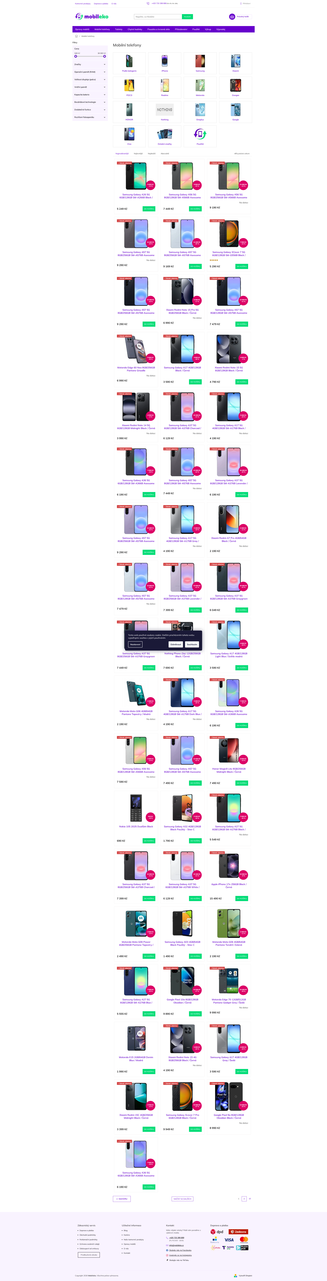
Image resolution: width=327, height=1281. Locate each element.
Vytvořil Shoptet (245, 1275)
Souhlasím (192, 644)
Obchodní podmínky (88, 1235)
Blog (125, 1230)
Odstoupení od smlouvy (89, 1248)
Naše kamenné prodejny (134, 1239)
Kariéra (127, 1235)
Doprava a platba (101, 3)
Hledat (187, 17)
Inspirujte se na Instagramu (180, 1255)
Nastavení (135, 644)
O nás (114, 3)
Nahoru (123, 1199)
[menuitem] (221, 29)
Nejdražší (151, 153)
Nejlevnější (138, 153)
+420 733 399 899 (176, 1237)
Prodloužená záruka (89, 1255)
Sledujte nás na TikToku (179, 1260)
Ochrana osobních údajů (89, 1244)
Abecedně (165, 153)
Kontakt (127, 1253)
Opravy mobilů (130, 1244)
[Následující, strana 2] (244, 1198)
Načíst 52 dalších (182, 1199)
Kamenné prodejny (82, 3)
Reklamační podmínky (88, 1239)
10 (250, 1198)
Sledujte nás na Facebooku (180, 1250)
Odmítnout (176, 644)
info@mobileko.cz (176, 1245)
